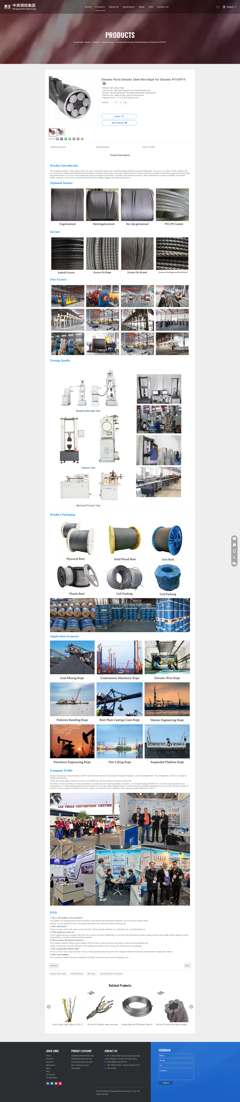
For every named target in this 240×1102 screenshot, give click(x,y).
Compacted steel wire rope (81, 1062)
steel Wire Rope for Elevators (111, 974)
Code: (144, 147)
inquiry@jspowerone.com (117, 1062)
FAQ (151, 6)
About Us (114, 6)
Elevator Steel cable (58, 974)
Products (100, 6)
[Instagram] (60, 1083)
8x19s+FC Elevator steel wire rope (103, 1024)
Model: (53, 147)
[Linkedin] (52, 1083)
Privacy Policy (51, 1078)
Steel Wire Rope (76, 974)
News (141, 6)
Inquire (117, 116)
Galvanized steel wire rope (81, 1059)
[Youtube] (56, 1083)
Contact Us (163, 6)
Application (129, 6)
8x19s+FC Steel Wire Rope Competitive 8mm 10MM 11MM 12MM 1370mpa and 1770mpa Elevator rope (172, 1024)
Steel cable (75, 1068)
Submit (166, 1083)
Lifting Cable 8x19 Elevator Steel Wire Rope (137, 1024)
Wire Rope (92, 974)
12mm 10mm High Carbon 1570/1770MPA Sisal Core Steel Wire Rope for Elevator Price (68, 1024)
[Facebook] (47, 1083)
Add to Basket (118, 123)
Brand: (99, 147)
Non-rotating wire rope (80, 1065)
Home (88, 6)
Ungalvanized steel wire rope (82, 1056)
